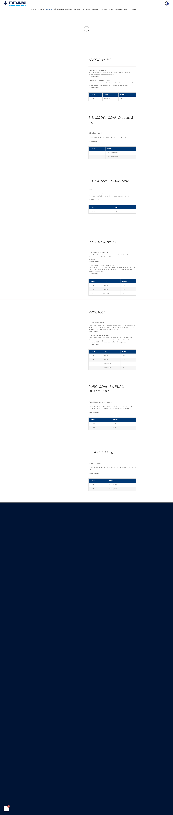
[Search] (138, 9)
